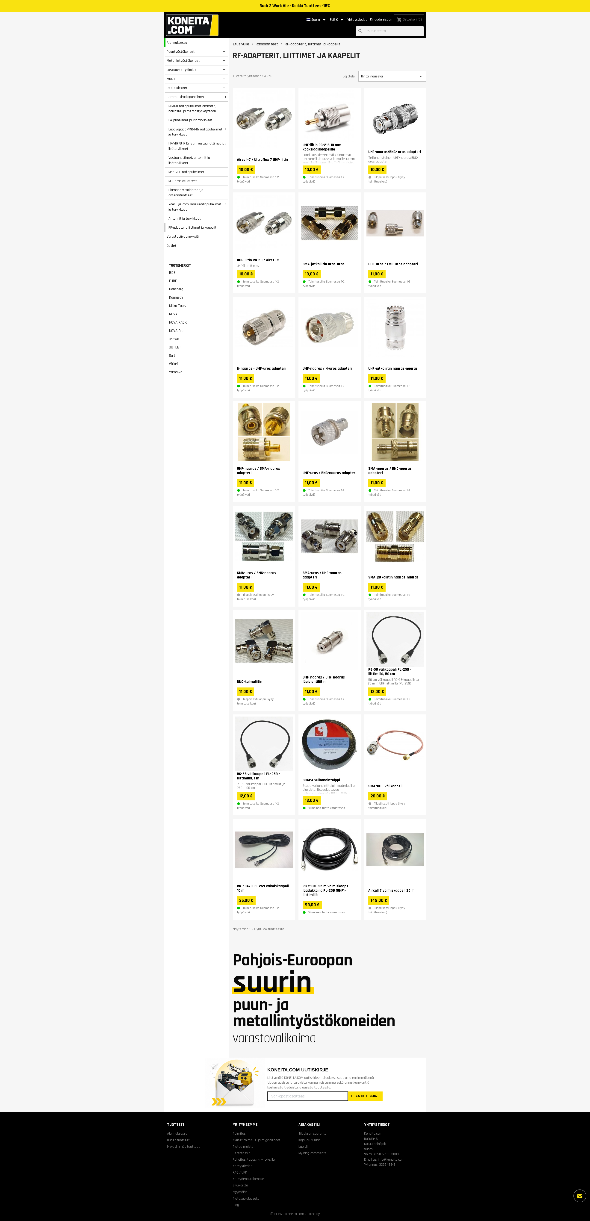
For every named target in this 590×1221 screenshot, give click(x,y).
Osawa (174, 339)
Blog (236, 1205)
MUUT (171, 79)
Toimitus (239, 1133)
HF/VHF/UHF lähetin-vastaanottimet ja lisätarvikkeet (196, 146)
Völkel (173, 363)
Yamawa (175, 372)
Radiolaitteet (177, 88)
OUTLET (175, 347)
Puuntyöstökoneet (181, 51)
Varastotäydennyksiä (183, 236)
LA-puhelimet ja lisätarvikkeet (190, 120)
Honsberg (176, 289)
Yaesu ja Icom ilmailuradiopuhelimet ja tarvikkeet (194, 207)
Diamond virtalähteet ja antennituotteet (185, 193)
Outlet (172, 245)
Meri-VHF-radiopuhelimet (186, 172)
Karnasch (176, 297)
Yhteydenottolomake (248, 1179)
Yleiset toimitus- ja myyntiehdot (256, 1140)
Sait (172, 355)
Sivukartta (240, 1185)
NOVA (173, 314)
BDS (172, 272)
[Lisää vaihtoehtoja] (579, 1195)
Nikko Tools (177, 305)
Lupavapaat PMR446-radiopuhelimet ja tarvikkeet (195, 132)
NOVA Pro (176, 330)
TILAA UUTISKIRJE (365, 1096)
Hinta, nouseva (392, 76)
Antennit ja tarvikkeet (184, 218)
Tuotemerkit (180, 265)
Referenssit (241, 1153)
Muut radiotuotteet (182, 181)
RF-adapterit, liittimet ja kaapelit (192, 227)
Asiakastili (309, 1124)
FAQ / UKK (240, 1172)
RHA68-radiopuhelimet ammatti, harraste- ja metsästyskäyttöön (192, 109)
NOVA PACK (178, 322)
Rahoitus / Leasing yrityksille (254, 1159)
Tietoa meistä (243, 1146)
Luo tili (303, 1146)
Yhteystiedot (357, 19)
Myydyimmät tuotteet (183, 1146)
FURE (173, 280)
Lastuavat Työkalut (181, 70)
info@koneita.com (391, 1159)
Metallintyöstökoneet (183, 60)
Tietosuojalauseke (246, 1198)
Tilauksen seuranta (312, 1133)
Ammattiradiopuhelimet (186, 96)
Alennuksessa (177, 42)
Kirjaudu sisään (381, 19)
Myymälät (240, 1192)
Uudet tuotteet (178, 1140)
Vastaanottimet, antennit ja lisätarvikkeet (189, 160)
